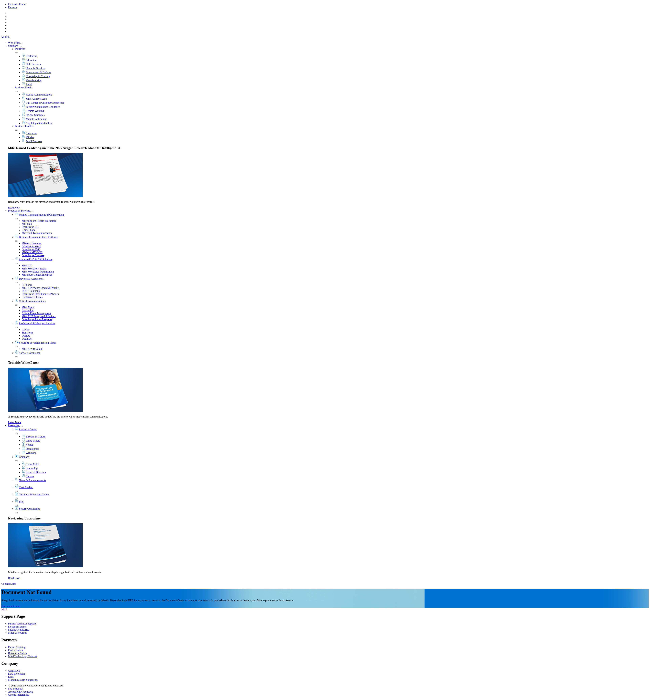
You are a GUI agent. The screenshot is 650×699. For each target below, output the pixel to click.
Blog (21, 501)
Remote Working (35, 110)
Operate (26, 335)
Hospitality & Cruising (38, 76)
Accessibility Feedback (20, 691)
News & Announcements (32, 480)
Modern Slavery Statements (23, 679)
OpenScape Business (33, 255)
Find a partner (15, 650)
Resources (14, 425)
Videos (29, 444)
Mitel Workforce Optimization (38, 271)
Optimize (26, 338)
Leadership (32, 468)
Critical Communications (32, 301)
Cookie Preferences (18, 694)
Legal (11, 676)
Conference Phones (32, 297)
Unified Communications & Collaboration (41, 214)
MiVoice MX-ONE (32, 252)
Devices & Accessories (31, 278)
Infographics (32, 448)
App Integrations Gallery (39, 123)
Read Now (14, 207)
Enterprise (31, 133)
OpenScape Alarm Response (37, 319)
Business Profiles (24, 126)
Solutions (13, 45)
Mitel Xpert (28, 307)
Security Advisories (29, 508)
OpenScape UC (30, 226)
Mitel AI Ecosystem (36, 98)
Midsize (30, 137)
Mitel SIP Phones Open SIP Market (40, 287)
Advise (25, 329)
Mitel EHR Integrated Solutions (39, 316)
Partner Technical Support (22, 623)
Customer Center (17, 4)
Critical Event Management (36, 313)
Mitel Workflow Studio (34, 268)
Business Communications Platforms (38, 237)
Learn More (14, 422)
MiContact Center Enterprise (37, 274)
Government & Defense (38, 72)
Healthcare (31, 56)
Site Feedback (15, 688)
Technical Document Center (34, 494)
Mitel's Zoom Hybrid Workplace (39, 220)
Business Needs (23, 87)
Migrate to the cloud (36, 119)
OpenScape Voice (31, 246)
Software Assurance (29, 352)
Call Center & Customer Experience (45, 102)
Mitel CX (27, 265)
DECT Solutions (31, 290)
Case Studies (26, 487)
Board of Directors (36, 472)
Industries (20, 48)
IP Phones (27, 284)
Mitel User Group (17, 632)
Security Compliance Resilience (43, 106)
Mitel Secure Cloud (32, 348)
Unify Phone (28, 229)
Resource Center (28, 429)
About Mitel (32, 464)
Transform (27, 332)
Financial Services (35, 68)
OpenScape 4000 (31, 249)
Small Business (34, 141)
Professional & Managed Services (37, 323)
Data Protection (16, 673)
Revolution (28, 310)
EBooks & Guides (35, 436)
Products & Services (19, 210)
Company (24, 456)
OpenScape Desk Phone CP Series (40, 294)
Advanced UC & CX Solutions (35, 259)
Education (31, 60)
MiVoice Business (31, 243)
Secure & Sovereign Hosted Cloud (37, 342)
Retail (29, 84)
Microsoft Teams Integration (37, 233)
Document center (17, 626)
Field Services (33, 64)
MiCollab (27, 223)
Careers (30, 476)
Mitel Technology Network (22, 656)
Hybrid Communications (39, 94)
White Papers (33, 440)
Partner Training (16, 647)
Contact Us (14, 670)
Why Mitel (14, 42)
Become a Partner (17, 653)
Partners (12, 7)
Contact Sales (8, 583)
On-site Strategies (35, 114)
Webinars (31, 452)
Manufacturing (33, 80)
